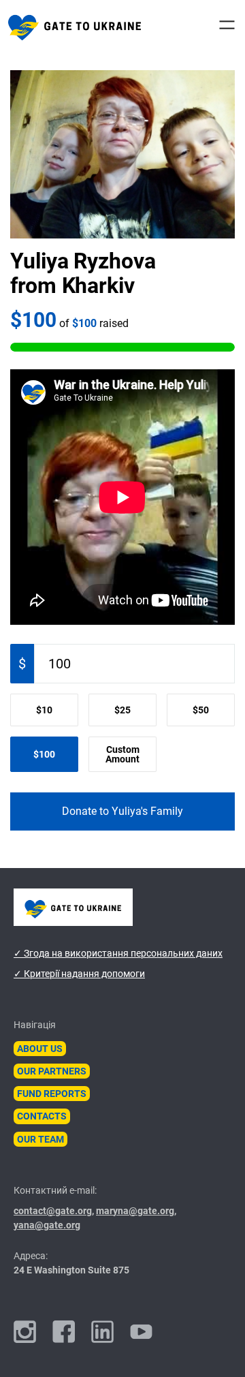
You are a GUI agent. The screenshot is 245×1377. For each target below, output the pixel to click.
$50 (201, 710)
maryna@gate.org (135, 1210)
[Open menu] (227, 25)
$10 (44, 710)
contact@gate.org (53, 1210)
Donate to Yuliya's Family (122, 811)
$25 (122, 710)
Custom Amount (122, 754)
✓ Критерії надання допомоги (79, 973)
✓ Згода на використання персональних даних (118, 953)
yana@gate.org (47, 1225)
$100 (44, 754)
